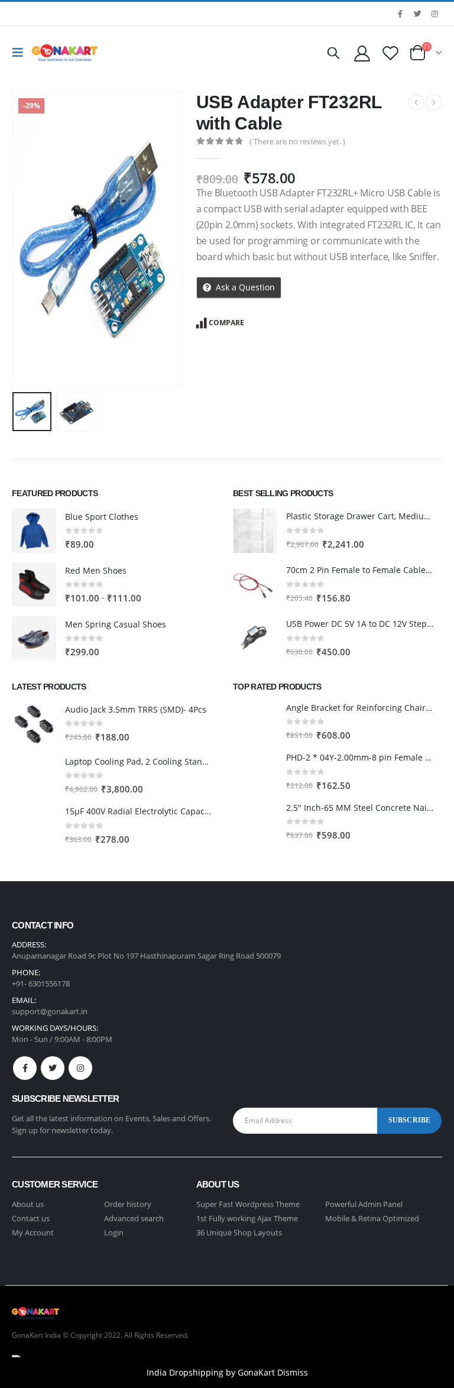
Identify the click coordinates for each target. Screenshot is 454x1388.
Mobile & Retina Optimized (372, 1218)
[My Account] (361, 53)
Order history (127, 1204)
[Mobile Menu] (21, 53)
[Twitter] (417, 13)
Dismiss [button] (292, 1372)
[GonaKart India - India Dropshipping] (65, 52)
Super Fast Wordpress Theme (248, 1204)
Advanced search (134, 1218)
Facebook (25, 1068)
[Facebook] (400, 13)
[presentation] (26, 239)
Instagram (80, 1068)
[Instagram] (434, 13)
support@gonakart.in (49, 1011)
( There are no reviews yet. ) (297, 141)
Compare (226, 323)
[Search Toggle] (333, 52)
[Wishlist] (390, 53)
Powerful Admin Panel (364, 1204)
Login (114, 1232)
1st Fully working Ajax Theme (247, 1218)
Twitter (52, 1068)
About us (28, 1204)
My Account (33, 1232)
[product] (34, 531)
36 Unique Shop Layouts (239, 1232)
